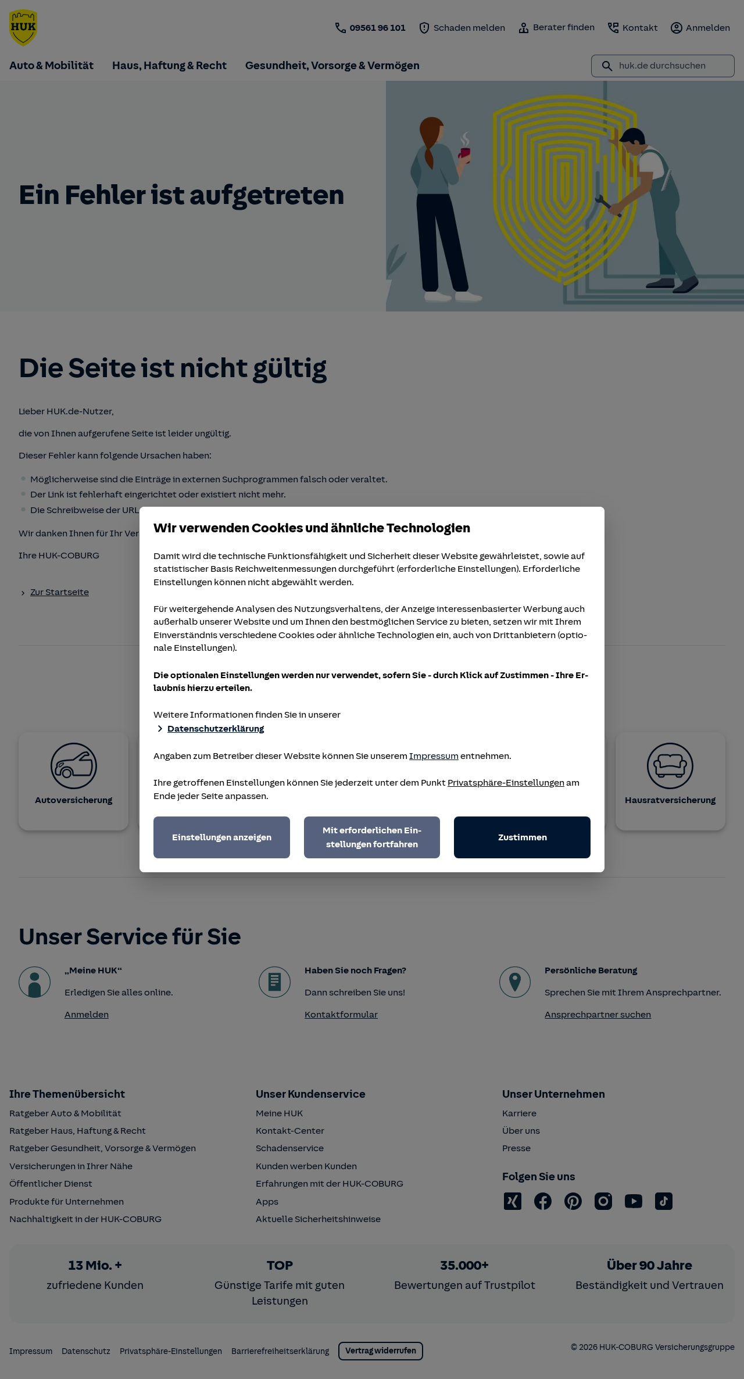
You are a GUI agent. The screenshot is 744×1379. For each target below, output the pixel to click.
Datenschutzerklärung (215, 728)
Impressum (434, 756)
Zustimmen (522, 837)
